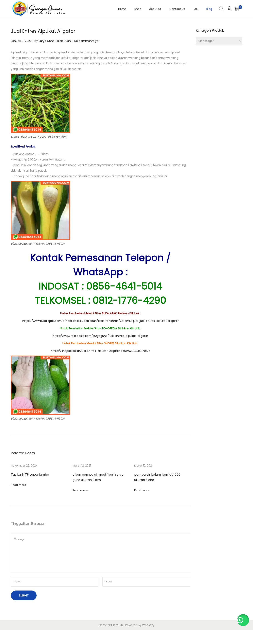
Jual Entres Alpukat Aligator (43, 31)
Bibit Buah (64, 41)
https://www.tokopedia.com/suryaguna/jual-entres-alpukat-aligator (100, 336)
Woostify (148, 625)
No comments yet (87, 41)
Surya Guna (47, 41)
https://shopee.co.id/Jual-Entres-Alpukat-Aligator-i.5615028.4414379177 (100, 351)
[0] (236, 9)
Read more (18, 485)
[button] (243, 620)
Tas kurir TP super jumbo (30, 474)
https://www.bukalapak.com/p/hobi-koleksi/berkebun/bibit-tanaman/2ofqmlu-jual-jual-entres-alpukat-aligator (100, 321)
